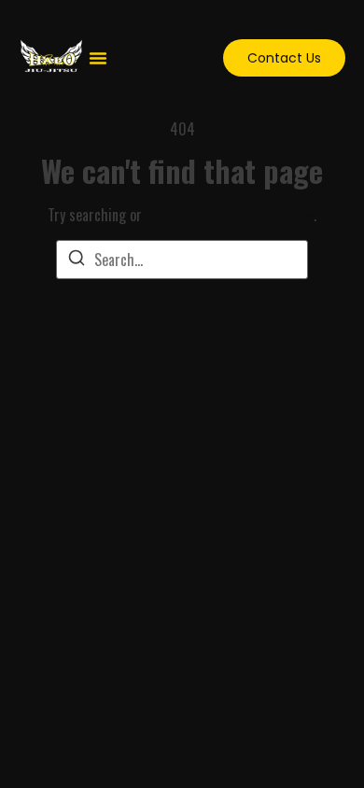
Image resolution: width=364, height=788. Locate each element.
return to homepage (230, 215)
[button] (98, 58)
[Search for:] (182, 259)
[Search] (76, 260)
